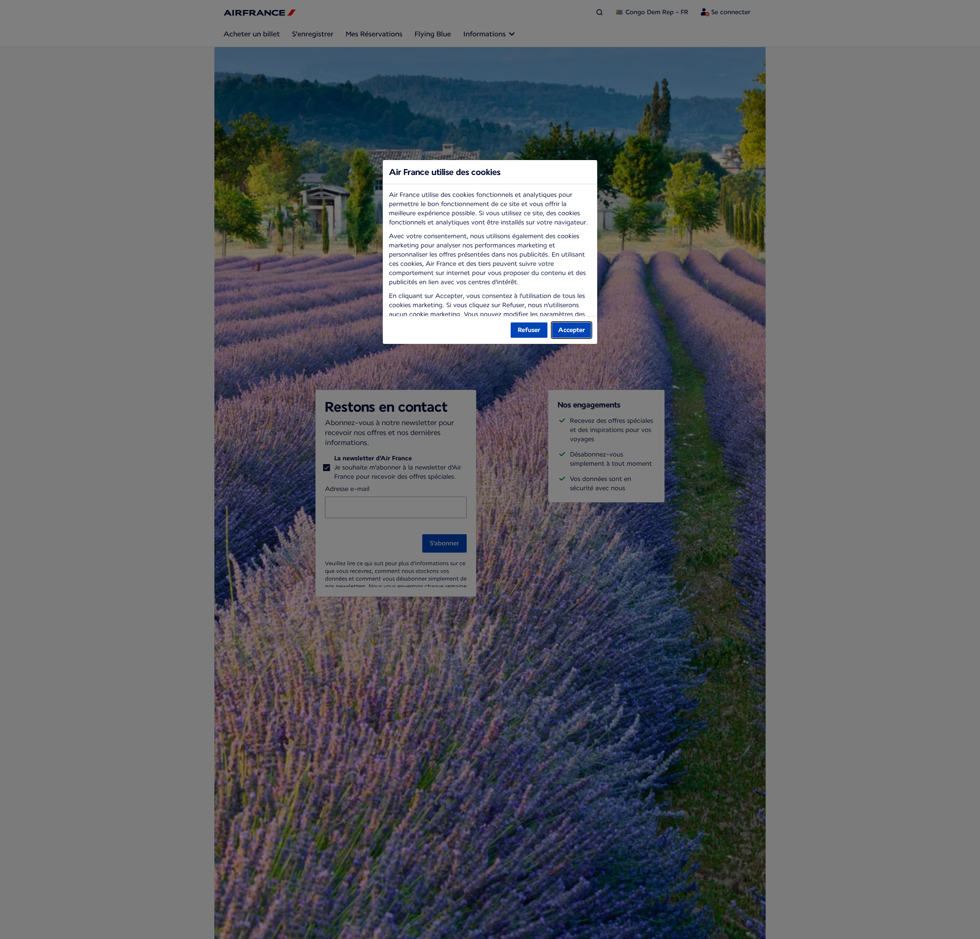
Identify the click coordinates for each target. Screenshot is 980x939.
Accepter (571, 330)
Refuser (529, 330)
